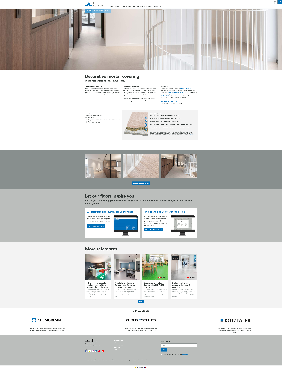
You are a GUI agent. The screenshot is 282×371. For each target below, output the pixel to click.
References (143, 6)
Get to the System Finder (96, 226)
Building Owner (98, 10)
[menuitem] (136, 367)
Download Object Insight (141, 183)
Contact (279, 3)
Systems (116, 342)
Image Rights (136, 360)
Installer (107, 10)
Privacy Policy (185, 354)
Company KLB (157, 6)
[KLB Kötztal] (94, 4)
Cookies (146, 360)
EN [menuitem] (142, 367)
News (150, 6)
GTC (142, 360)
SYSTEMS (124, 6)
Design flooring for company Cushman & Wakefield (181, 285)
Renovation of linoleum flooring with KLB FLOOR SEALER (154, 285)
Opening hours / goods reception (123, 360)
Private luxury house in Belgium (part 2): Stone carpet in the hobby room (97, 285)
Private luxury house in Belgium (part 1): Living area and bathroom (125, 285)
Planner (88, 10)
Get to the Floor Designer (153, 229)
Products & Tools (133, 6)
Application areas (118, 340)
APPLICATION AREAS (115, 6)
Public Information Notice (107, 360)
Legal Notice (96, 360)
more (141, 301)
